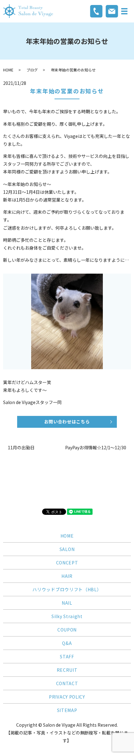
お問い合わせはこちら (67, 421)
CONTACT (67, 683)
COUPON (67, 630)
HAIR (67, 576)
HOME (8, 69)
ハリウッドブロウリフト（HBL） (66, 589)
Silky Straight (67, 616)
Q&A (67, 643)
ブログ (32, 69)
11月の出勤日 (21, 448)
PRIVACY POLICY (67, 697)
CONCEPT (67, 562)
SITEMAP (67, 710)
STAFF (67, 656)
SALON (67, 549)
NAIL (67, 603)
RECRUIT (67, 670)
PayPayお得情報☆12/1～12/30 (95, 448)
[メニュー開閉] (124, 11)
